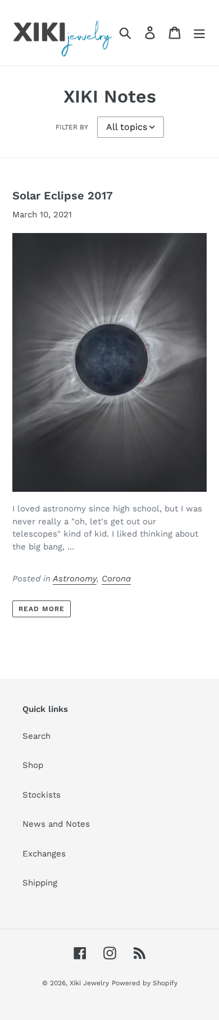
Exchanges (44, 854)
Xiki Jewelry (89, 983)
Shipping (39, 883)
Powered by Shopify (144, 983)
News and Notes (56, 824)
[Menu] (199, 32)
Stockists (41, 795)
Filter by (72, 127)
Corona (116, 579)
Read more (42, 609)
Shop (32, 765)
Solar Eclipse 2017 (62, 195)
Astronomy (75, 579)
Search (36, 736)
